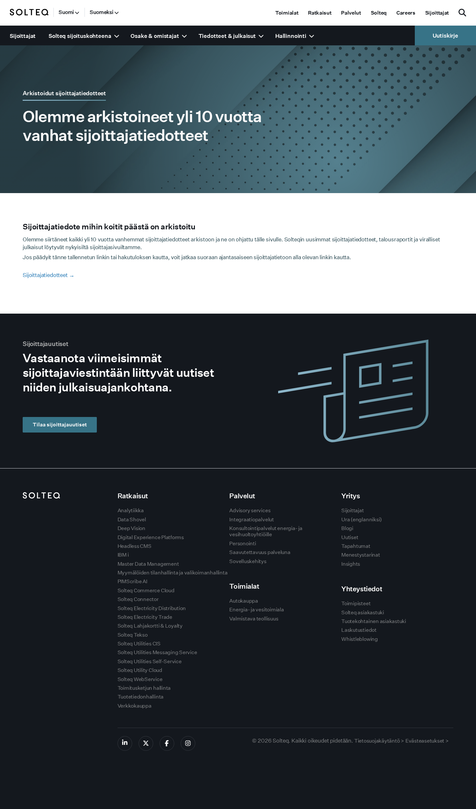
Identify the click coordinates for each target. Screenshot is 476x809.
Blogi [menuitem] (347, 528)
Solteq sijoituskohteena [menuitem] (80, 35)
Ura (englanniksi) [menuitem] (361, 519)
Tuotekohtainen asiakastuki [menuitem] (373, 621)
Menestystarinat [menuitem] (360, 555)
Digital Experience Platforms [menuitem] (151, 537)
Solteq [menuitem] (379, 13)
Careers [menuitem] (405, 13)
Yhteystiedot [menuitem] (361, 589)
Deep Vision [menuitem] (131, 528)
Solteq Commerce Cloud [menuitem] (146, 590)
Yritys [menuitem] (350, 496)
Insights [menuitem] (350, 564)
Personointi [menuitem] (242, 543)
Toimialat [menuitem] (286, 13)
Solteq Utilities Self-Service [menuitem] (150, 661)
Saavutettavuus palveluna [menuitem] (259, 552)
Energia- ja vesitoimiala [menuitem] (256, 610)
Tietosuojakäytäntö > (379, 741)
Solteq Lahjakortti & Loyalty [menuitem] (150, 626)
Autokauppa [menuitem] (243, 601)
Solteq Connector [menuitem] (138, 599)
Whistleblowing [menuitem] (359, 639)
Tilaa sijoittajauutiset (60, 425)
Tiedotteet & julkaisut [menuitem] (227, 35)
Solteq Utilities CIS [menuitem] (139, 644)
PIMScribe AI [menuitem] (132, 581)
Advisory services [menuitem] (249, 510)
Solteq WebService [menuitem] (140, 679)
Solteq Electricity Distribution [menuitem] (152, 608)
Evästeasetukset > (427, 741)
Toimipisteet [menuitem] (355, 603)
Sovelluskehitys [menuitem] (247, 561)
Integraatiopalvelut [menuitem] (251, 519)
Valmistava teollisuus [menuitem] (253, 619)
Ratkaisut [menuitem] (319, 13)
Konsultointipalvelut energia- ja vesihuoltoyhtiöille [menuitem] (265, 531)
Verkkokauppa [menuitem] (135, 706)
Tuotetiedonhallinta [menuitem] (141, 697)
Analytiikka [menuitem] (131, 510)
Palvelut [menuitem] (351, 13)
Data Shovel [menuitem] (132, 519)
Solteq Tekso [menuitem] (133, 635)
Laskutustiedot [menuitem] (359, 630)
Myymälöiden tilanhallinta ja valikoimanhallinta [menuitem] (173, 573)
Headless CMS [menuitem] (135, 546)
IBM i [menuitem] (123, 555)
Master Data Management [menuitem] (148, 564)
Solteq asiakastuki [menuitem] (362, 612)
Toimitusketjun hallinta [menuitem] (144, 688)
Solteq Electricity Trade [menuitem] (145, 617)
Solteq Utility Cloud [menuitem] (140, 670)
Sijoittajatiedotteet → (48, 275)
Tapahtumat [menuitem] (355, 546)
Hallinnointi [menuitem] (290, 35)
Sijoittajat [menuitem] (437, 13)
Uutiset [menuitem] (349, 537)
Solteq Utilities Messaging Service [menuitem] (157, 652)
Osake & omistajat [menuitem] (154, 35)
